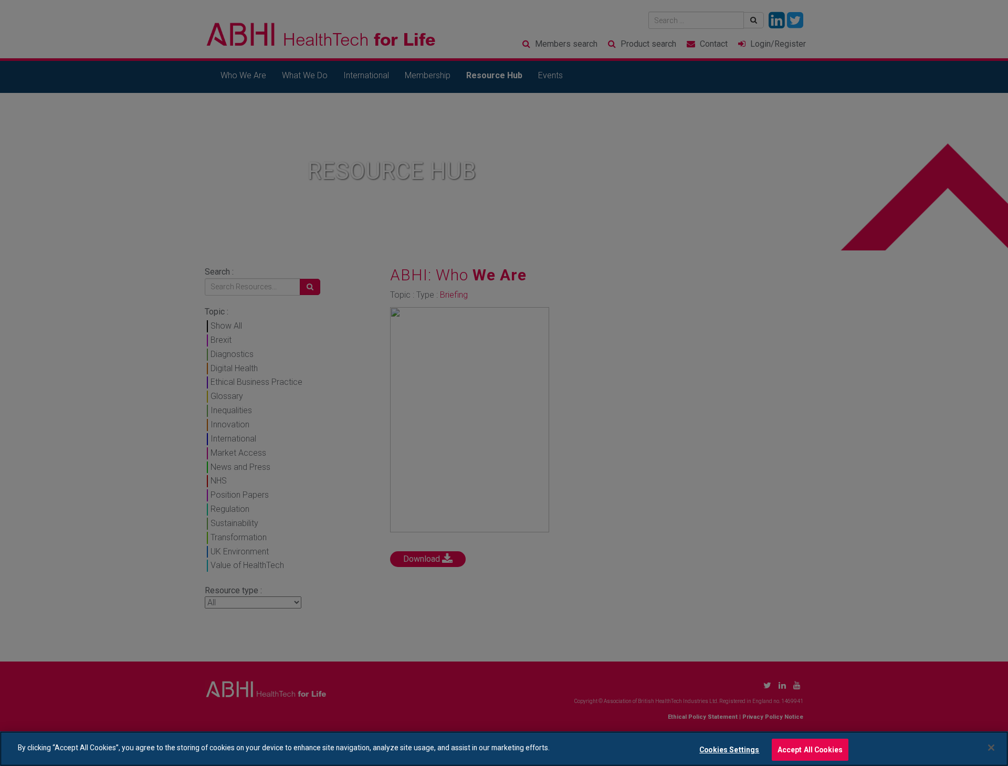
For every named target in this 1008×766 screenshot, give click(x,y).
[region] (504, 748)
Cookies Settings (729, 749)
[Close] (991, 747)
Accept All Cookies (810, 749)
